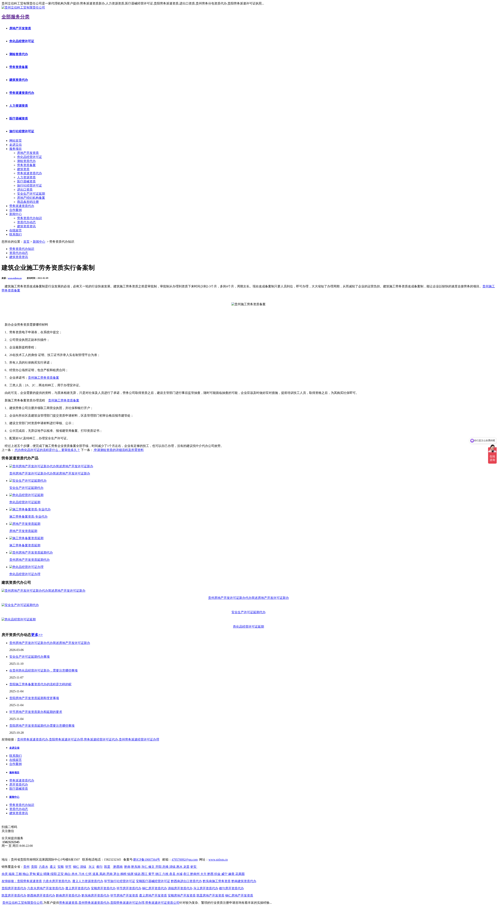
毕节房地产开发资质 (124, 895)
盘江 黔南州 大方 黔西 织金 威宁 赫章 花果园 (214, 874)
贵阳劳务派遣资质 (22, 881)
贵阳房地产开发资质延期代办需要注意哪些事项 (42, 725)
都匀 (99, 866)
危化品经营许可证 (21, 41)
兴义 (92, 866)
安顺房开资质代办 (103, 888)
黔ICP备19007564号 (146, 859)
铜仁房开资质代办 (154, 888)
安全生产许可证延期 (31, 193)
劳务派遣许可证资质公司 (162, 902)
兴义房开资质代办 (205, 888)
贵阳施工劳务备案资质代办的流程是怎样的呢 (40, 684)
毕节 (68, 866)
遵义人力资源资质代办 (87, 881)
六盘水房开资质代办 (57, 881)
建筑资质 (23, 169)
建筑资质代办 (18, 79)
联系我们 (15, 234)
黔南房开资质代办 (68, 895)
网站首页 (15, 140)
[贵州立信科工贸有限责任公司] (23, 7)
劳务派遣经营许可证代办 (101, 739)
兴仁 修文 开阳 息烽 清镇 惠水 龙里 (165, 866)
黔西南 (118, 866)
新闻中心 (15, 214)
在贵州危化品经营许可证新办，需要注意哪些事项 (43, 670)
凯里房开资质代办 (14, 895)
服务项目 (15, 148)
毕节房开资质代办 (128, 888)
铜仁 (76, 866)
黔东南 (136, 866)
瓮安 (193, 866)
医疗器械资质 (18, 118)
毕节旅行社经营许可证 (119, 881)
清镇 (83, 866)
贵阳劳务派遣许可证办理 (66, 739)
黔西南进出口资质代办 (186, 881)
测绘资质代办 (18, 54)
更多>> (37, 635)
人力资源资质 (18, 105)
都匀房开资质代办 (231, 888)
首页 (26, 241)
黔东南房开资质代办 (95, 895)
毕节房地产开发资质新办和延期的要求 (35, 711)
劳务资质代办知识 (29, 218)
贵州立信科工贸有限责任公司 (22, 902)
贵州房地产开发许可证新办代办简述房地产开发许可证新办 (49, 643)
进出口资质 (25, 189)
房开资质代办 (18, 784)
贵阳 (34, 866)
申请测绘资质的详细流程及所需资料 (118, 450)
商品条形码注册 (28, 201)
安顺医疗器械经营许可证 (153, 881)
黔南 (127, 866)
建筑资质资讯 (26, 226)
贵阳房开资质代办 (14, 888)
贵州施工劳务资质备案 (43, 377)
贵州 (26, 866)
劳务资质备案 (18, 67)
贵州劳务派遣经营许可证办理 (139, 739)
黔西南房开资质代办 (41, 895)
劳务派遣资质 (68, 902)
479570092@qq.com (185, 859)
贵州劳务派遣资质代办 (32, 739)
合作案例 (15, 210)
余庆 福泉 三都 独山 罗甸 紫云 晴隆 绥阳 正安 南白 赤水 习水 (43, 874)
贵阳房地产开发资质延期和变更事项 (34, 698)
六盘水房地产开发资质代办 (45, 888)
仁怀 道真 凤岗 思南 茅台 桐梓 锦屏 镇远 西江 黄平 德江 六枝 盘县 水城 (133, 874)
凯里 (107, 866)
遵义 (53, 866)
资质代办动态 (26, 222)
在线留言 (15, 230)
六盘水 (43, 866)
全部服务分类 (16, 16)
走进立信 (15, 144)
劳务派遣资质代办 (21, 92)
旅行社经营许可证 (21, 131)
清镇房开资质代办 (180, 888)
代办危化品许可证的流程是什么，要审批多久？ (47, 450)
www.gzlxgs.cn (15, 278)
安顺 (60, 866)
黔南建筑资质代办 (243, 881)
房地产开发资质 (20, 28)
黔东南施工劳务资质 (217, 881)
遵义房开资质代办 (77, 888)
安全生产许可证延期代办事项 (29, 656)
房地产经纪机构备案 (31, 197)
